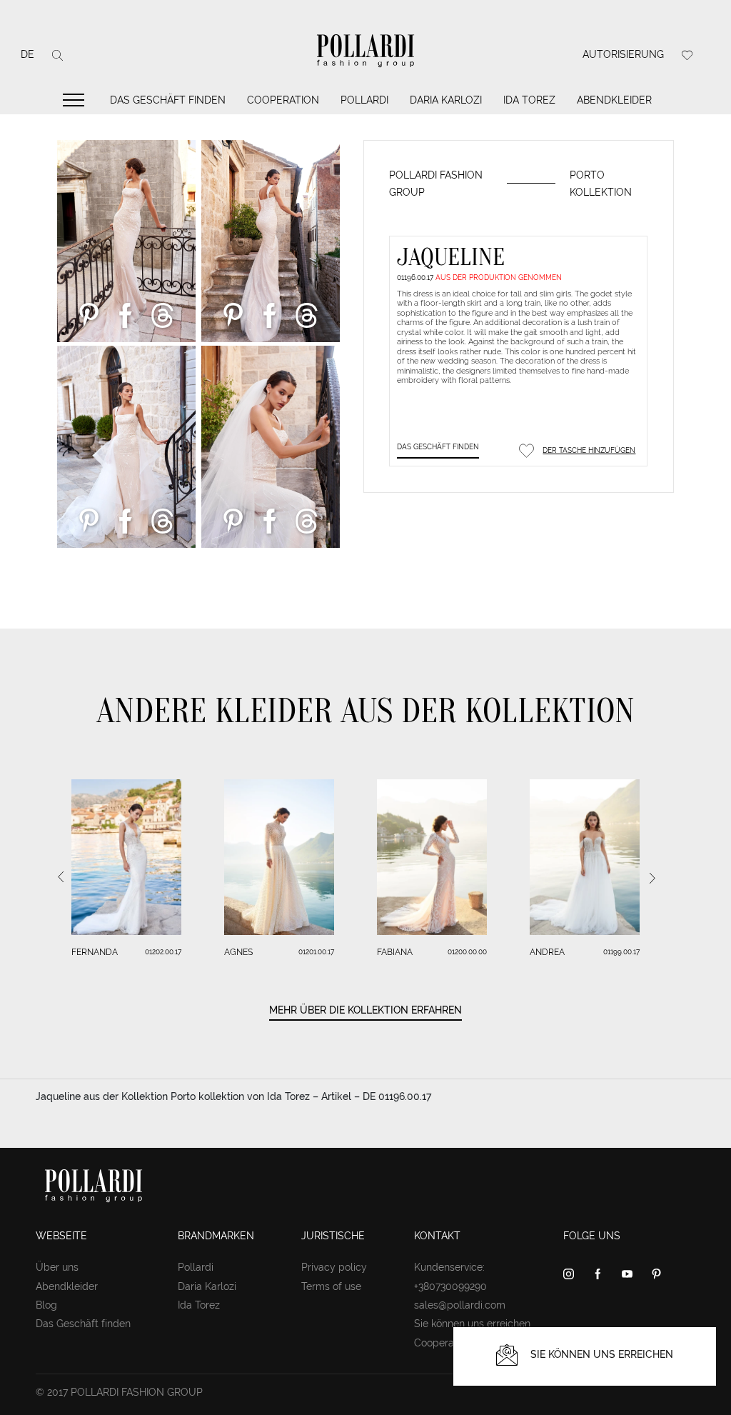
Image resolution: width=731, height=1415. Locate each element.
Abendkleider (614, 100)
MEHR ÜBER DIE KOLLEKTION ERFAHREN (365, 1010)
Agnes (238, 952)
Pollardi (364, 100)
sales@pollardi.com (459, 1305)
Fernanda (94, 952)
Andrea (547, 952)
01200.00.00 (467, 952)
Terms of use (331, 1286)
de (27, 54)
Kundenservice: (449, 1267)
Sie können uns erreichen (472, 1323)
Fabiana (395, 952)
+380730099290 (450, 1286)
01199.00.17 (621, 952)
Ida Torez (529, 100)
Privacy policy (334, 1267)
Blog (46, 1305)
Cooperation (283, 100)
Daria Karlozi (446, 100)
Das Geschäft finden (168, 100)
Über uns (57, 1267)
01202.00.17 (163, 952)
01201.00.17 (316, 952)
